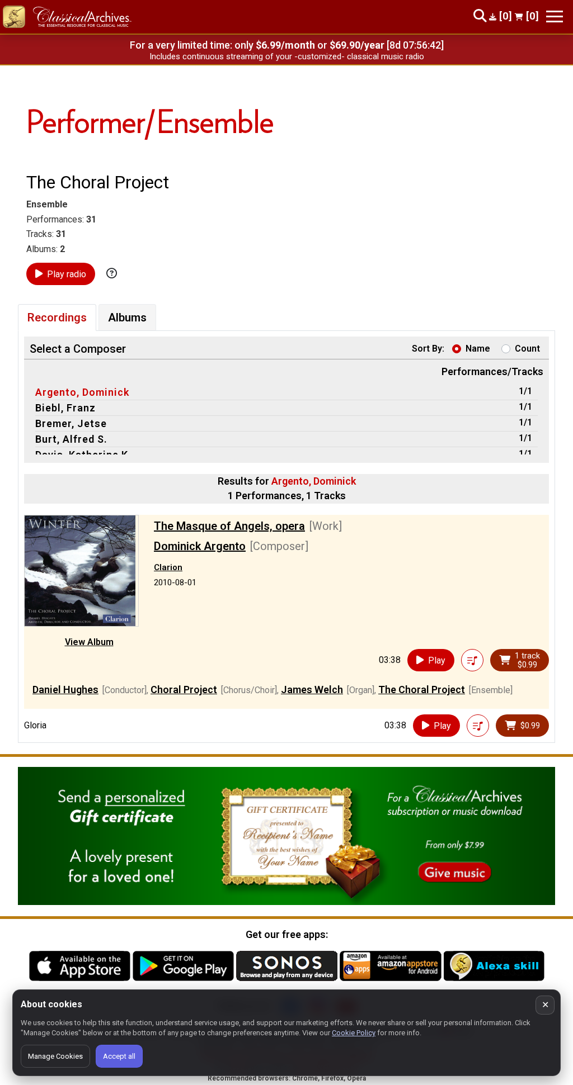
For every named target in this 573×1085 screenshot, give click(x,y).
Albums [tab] (127, 317)
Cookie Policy (353, 1033)
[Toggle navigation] (554, 16)
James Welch (312, 689)
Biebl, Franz (65, 408)
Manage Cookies (55, 1056)
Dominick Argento (200, 546)
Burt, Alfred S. (71, 439)
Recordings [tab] (57, 317)
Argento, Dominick (82, 392)
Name (478, 348)
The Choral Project (421, 689)
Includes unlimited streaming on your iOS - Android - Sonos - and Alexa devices (286, 56)
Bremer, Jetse (71, 423)
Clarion (168, 567)
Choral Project (184, 689)
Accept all (119, 1056)
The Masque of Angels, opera (229, 526)
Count (527, 348)
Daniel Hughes (65, 689)
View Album (89, 642)
